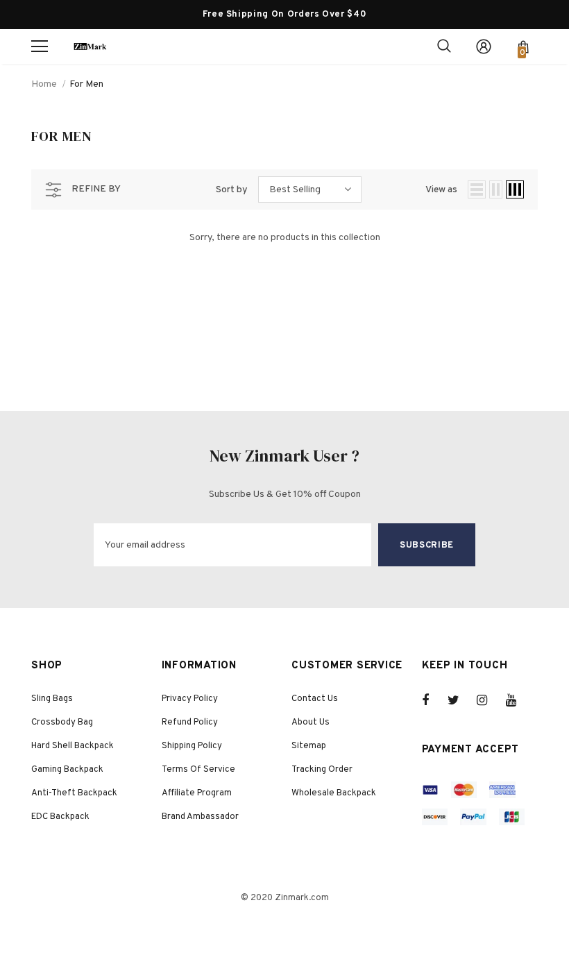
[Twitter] (460, 700)
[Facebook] (434, 700)
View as (441, 190)
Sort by (232, 190)
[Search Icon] (444, 46)
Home (44, 84)
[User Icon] (484, 46)
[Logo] (90, 46)
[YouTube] (518, 700)
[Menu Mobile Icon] (39, 46)
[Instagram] (489, 700)
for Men (86, 84)
